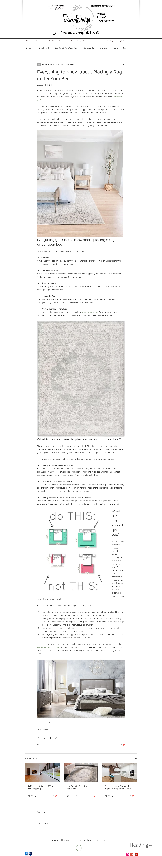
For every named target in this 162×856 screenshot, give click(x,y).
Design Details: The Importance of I (96, 48)
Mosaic (115, 48)
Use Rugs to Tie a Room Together (78, 787)
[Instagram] (127, 854)
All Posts (28, 48)
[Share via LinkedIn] (50, 738)
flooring (51, 723)
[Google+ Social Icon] (131, 854)
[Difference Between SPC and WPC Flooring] (42, 772)
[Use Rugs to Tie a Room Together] (81, 772)
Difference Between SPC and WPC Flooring (41, 787)
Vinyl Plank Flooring (43, 48)
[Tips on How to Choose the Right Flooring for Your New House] (119, 772)
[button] (134, 48)
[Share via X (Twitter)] (44, 738)
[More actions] (123, 64)
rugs (78, 723)
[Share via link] (56, 738)
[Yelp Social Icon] (136, 854)
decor (60, 723)
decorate (42, 723)
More (124, 48)
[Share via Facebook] (38, 738)
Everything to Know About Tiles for (67, 48)
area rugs (69, 723)
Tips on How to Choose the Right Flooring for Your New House (118, 787)
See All (134, 758)
